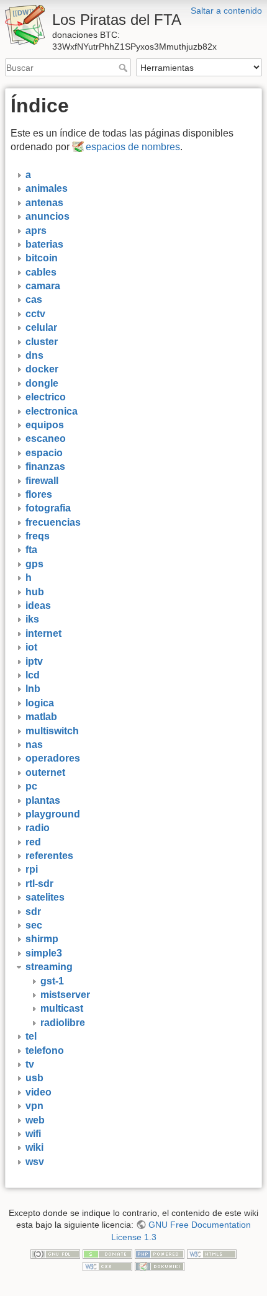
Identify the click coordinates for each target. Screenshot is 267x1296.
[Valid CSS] (107, 1266)
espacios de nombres (133, 147)
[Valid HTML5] (212, 1254)
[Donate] (107, 1254)
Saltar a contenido (226, 11)
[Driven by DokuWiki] (159, 1266)
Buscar (124, 67)
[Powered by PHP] (159, 1254)
